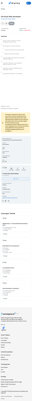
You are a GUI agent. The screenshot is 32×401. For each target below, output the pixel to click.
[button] (2, 3)
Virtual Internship (6, 342)
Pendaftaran (4, 359)
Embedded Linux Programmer (11, 246)
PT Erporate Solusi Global (8, 19)
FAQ (2, 369)
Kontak (3, 372)
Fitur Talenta (4, 338)
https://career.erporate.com (9, 198)
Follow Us (5, 386)
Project (3, 345)
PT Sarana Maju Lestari (9, 290)
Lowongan (4, 340)
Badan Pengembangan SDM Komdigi (11, 382)
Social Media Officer (8, 268)
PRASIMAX (6, 248)
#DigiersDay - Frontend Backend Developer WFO (15, 224)
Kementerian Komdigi (7, 380)
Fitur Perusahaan (5, 355)
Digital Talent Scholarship (8, 384)
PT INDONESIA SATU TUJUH (10, 227)
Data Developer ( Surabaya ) (11, 288)
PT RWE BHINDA (7, 270)
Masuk (3, 347)
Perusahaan (4, 367)
